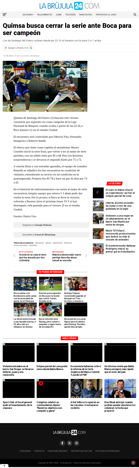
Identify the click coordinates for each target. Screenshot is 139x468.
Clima (58, 15)
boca (49, 243)
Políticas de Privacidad (107, 451)
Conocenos (25, 451)
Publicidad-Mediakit (58, 451)
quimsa (33, 245)
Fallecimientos (44, 15)
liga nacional (21, 245)
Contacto (39, 451)
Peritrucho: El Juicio (106, 15)
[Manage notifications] (133, 463)
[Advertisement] (114, 86)
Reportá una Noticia (81, 451)
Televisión (70, 15)
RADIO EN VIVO (85, 15)
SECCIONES (28, 15)
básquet (40, 243)
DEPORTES (58, 243)
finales (68, 243)
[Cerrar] (4, 465)
